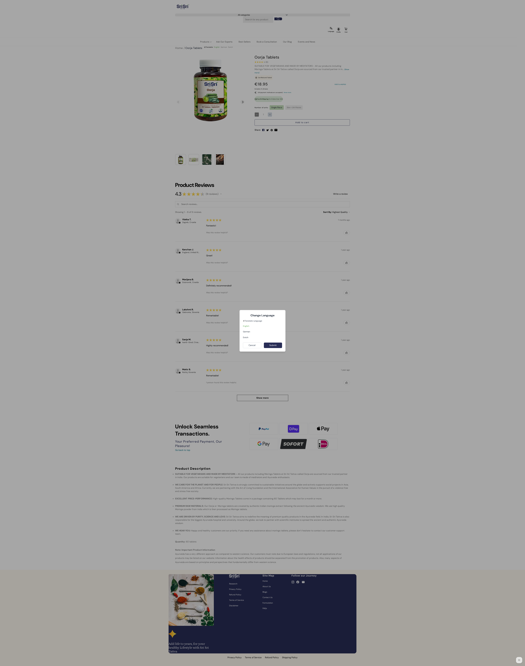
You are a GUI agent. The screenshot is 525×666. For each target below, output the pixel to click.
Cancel (252, 345)
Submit (273, 345)
